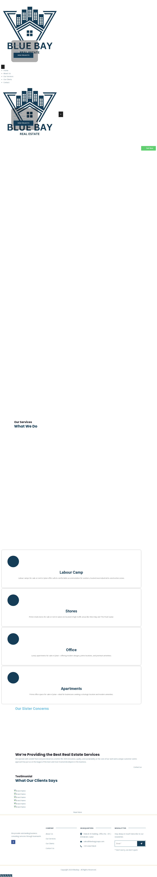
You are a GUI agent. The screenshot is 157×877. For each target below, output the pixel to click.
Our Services (51, 838)
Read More (77, 812)
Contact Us (50, 848)
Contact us (138, 767)
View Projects (23, 55)
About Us (49, 834)
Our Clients (50, 843)
